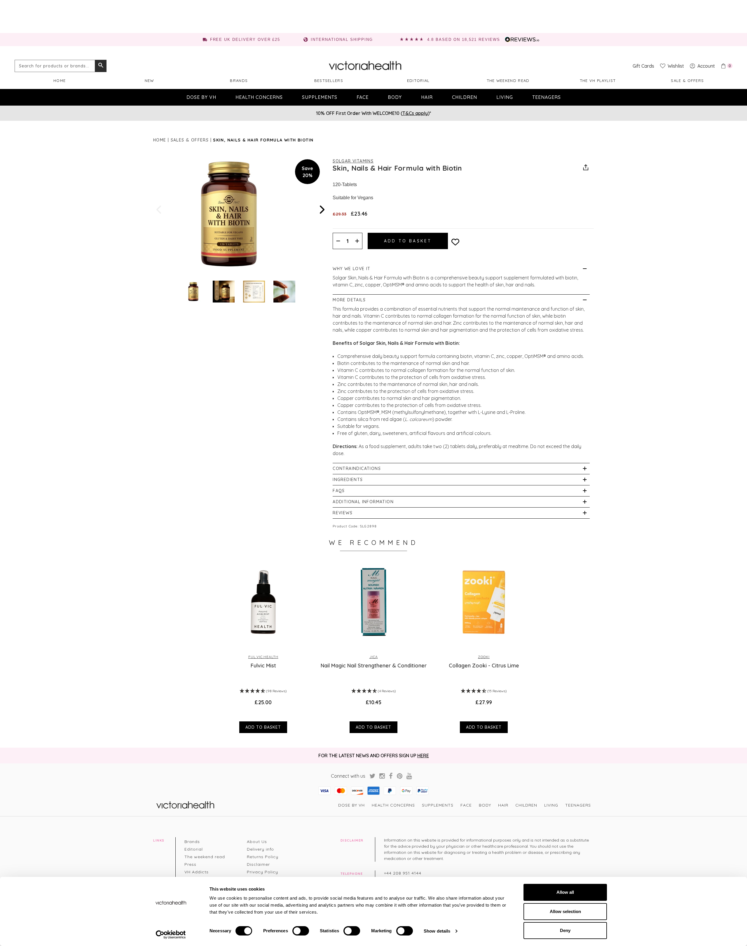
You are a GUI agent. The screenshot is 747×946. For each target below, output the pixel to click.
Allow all (565, 892)
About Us (257, 841)
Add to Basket (263, 727)
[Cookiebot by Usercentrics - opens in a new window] (170, 934)
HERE (423, 755)
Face (363, 97)
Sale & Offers (687, 80)
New (149, 80)
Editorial (418, 80)
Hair (427, 97)
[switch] (300, 930)
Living (504, 97)
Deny (565, 930)
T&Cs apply (415, 113)
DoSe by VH (201, 97)
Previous (159, 209)
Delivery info (260, 849)
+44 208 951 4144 (402, 873)
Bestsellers (328, 80)
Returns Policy (262, 856)
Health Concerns (259, 97)
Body (395, 97)
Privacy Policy (262, 872)
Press (190, 864)
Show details (437, 930)
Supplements (319, 97)
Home (59, 80)
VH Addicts (196, 872)
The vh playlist (598, 80)
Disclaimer (258, 864)
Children (464, 97)
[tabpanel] (263, 646)
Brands (239, 80)
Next (321, 209)
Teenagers (546, 97)
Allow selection (565, 911)
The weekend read (508, 80)
